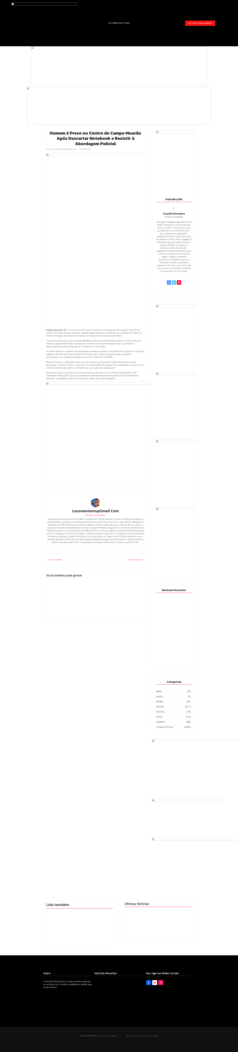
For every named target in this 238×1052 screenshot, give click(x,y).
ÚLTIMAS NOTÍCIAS (119, 23)
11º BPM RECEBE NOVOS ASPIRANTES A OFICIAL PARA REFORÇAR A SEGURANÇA (174, 656)
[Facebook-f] (169, 282)
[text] (79, 904)
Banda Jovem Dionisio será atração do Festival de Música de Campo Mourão (69, 599)
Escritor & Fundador (95, 515)
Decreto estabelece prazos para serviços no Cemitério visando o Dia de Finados (118, 599)
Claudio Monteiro (174, 214)
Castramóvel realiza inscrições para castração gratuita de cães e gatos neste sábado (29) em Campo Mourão (174, 916)
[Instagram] (160, 982)
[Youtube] (179, 282)
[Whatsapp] (174, 282)
